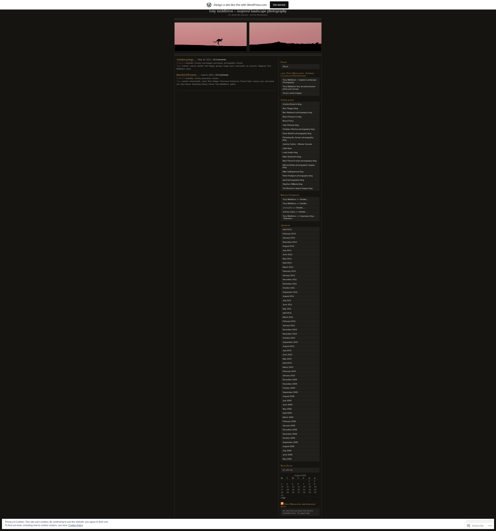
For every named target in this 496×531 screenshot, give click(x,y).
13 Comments (221, 75)
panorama (218, 63)
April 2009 (287, 413)
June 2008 (287, 455)
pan (262, 81)
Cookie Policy (75, 525)
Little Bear (287, 148)
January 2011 (289, 325)
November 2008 (290, 434)
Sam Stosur (186, 84)
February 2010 (289, 371)
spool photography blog (293, 180)
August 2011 (288, 296)
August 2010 (288, 346)
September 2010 (290, 342)
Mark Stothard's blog (292, 157)
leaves (256, 81)
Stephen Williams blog (292, 184)
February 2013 (289, 234)
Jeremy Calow (289, 212)
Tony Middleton (222, 84)
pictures (253, 66)
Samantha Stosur (200, 84)
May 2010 (287, 359)
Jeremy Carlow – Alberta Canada (297, 144)
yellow (232, 84)
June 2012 (287, 254)
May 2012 (287, 259)
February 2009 (289, 421)
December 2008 (290, 430)
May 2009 (287, 409)
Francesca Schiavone (229, 81)
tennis (211, 84)
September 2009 (290, 392)
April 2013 (287, 229)
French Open (246, 81)
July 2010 (287, 350)
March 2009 (288, 417)
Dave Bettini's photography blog (297, 133)
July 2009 (287, 400)
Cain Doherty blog (291, 125)
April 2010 (287, 363)
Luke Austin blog (290, 152)
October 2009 (289, 388)
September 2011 (290, 292)
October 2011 (289, 288)
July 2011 (287, 300)
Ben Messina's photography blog (297, 112)
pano (232, 66)
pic (247, 66)
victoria (239, 63)
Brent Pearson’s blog (292, 117)
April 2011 (287, 313)
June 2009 (287, 405)
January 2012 (289, 275)
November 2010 (290, 334)
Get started (279, 4)
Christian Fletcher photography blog (299, 129)
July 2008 (287, 451)
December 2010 (290, 329)
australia (189, 63)
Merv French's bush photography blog (300, 161)
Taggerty (262, 66)
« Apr (283, 498)
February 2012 (289, 271)
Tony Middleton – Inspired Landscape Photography (248, 10)
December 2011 (290, 279)
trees (188, 69)
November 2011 (290, 284)
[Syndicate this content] (282, 503)
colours (193, 66)
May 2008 (287, 459)
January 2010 (289, 375)
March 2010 (288, 367)
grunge (219, 66)
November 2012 (290, 242)
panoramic (240, 66)
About (285, 66)
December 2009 (290, 380)
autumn (185, 66)
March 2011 (288, 317)
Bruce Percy (288, 121)
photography (229, 63)
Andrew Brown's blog (292, 104)
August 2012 (288, 246)
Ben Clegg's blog (290, 108)
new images (207, 63)
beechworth (195, 81)
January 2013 (289, 238)
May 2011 (287, 309)
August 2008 (288, 446)
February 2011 (289, 321)
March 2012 (288, 267)
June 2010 (287, 354)
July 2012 (287, 250)
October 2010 (289, 338)
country (197, 63)
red (178, 84)
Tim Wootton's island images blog (298, 188)
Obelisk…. (304, 199)
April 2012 (287, 263)
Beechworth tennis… (188, 74)
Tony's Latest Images (292, 93)
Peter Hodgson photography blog (298, 176)
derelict (200, 66)
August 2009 (288, 396)
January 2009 (289, 425)
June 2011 (287, 304)
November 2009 (290, 384)
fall (206, 66)
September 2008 (290, 442)
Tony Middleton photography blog (298, 505)
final (210, 81)
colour (204, 81)
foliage (212, 66)
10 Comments (219, 59)
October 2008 (289, 438)
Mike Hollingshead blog (293, 172)
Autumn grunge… (186, 59)
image (226, 66)
